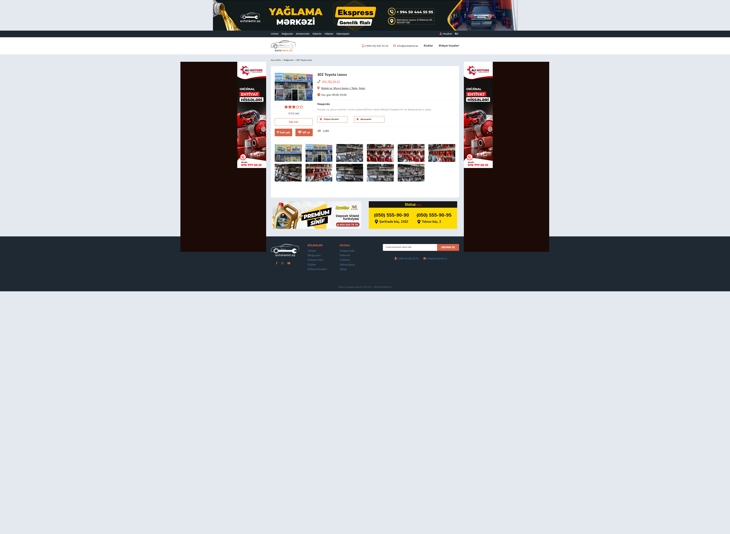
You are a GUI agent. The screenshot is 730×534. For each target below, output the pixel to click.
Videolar (329, 33)
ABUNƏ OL (448, 247)
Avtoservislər (303, 33)
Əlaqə (343, 269)
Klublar (428, 45)
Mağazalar (287, 33)
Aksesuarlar (365, 119)
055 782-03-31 (331, 81)
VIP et (306, 132)
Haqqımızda (347, 250)
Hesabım (447, 33)
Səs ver (293, 122)
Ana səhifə (276, 60)
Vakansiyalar (343, 33)
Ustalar (275, 33)
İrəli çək (284, 132)
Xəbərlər (317, 33)
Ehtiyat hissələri (449, 45)
